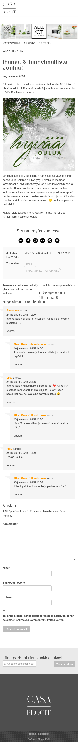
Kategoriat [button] (11, 43)
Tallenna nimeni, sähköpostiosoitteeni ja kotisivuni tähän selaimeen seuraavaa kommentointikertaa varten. (38, 618)
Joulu (30, 264)
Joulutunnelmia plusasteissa (58, 285)
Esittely (45, 43)
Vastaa (10, 331)
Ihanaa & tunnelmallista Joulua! (35, 64)
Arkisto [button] (29, 43)
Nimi (6, 568)
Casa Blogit (10, 7)
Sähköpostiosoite (15, 582)
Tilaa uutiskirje (64, 664)
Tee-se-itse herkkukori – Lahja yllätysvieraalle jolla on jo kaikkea (20, 289)
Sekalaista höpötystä (42, 271)
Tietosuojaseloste (39, 733)
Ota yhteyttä (13, 51)
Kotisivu (8, 597)
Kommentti (10, 524)
